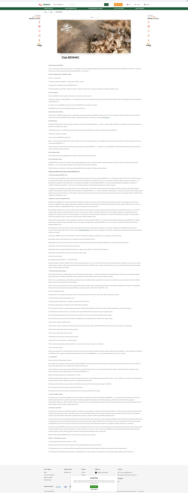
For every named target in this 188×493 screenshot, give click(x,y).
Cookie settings (94, 489)
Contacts (83, 475)
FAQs (45, 472)
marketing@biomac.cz (84, 230)
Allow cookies (94, 486)
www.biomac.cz (106, 117)
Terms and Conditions (49, 475)
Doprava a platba (48, 477)
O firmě (83, 472)
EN (118, 481)
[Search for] (106, 4)
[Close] (187, 1)
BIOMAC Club (67, 472)
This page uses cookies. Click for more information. (126, 491)
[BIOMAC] (44, 4)
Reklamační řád (47, 480)
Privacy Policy (141, 491)
